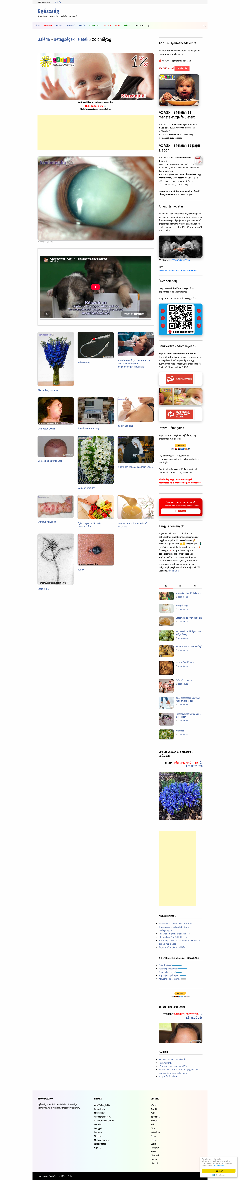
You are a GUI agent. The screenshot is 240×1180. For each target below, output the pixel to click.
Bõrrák (81, 569)
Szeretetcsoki (100, 1143)
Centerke (98, 1132)
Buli (152, 1124)
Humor (154, 1159)
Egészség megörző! (168, 968)
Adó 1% (154, 1109)
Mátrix (127, 25)
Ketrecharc (155, 1132)
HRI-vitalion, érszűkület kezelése (174, 933)
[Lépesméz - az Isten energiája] (166, 618)
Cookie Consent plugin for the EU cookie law (218, 1175)
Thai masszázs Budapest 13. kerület (176, 923)
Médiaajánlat (66, 1176)
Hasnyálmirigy (182, 605)
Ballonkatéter (84, 362)
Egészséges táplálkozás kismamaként (89, 525)
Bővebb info (219, 1165)
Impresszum (43, 1176)
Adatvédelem (54, 1176)
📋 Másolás (182, 68)
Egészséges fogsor (184, 680)
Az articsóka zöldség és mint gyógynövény (178, 1069)
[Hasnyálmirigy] (166, 605)
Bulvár (153, 1151)
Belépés (58, 2)
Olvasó (59, 25)
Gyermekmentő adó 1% (104, 1120)
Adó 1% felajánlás (102, 1105)
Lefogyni (98, 1128)
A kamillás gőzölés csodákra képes (135, 466)
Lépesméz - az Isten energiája (189, 617)
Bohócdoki (94, 25)
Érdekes (48, 25)
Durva (153, 1143)
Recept (107, 25)
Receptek (155, 1147)
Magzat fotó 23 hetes (185, 662)
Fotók (82, 25)
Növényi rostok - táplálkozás (188, 593)
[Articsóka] (166, 731)
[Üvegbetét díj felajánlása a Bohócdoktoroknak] (180, 319)
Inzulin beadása (125, 425)
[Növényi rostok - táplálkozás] (166, 593)
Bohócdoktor (99, 1109)
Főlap (37, 25)
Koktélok (154, 1120)
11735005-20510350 (179, 260)
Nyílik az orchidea (86, 487)
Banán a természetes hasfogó (189, 646)
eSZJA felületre (177, 127)
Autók (153, 1113)
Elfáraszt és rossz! (167, 972)
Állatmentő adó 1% (102, 1116)
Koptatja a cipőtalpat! (169, 975)
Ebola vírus (43, 588)
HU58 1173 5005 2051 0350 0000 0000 (178, 270)
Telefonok (155, 1116)
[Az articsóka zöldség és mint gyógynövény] (166, 631)
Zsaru (153, 1136)
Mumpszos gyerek (46, 428)
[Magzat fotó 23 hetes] (166, 662)
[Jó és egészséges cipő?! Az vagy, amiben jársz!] (166, 698)
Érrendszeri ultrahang (88, 428)
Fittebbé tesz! (165, 965)
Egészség (48, 11)
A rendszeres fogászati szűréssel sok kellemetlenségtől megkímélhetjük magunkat (134, 363)
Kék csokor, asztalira (48, 390)
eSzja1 (154, 1105)
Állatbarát (155, 1155)
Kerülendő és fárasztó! (169, 978)
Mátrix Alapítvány (102, 1140)
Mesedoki (139, 25)
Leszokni (98, 1124)
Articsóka (180, 730)
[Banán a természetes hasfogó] (166, 646)
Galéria (44, 39)
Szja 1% (97, 1147)
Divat (117, 25)
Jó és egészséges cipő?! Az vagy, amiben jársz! (188, 699)
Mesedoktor (99, 1113)
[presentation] (166, 585)
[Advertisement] (96, 132)
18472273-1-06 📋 (96, 106)
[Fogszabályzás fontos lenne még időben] (166, 714)
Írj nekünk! (174, 570)
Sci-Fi (153, 1140)
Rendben (219, 1170)
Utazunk (154, 1163)
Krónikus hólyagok (47, 521)
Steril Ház (98, 1136)
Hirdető (71, 25)
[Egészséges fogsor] (166, 680)
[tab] (166, 585)
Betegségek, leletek (71, 39)
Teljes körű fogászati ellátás (172, 947)
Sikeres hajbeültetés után (50, 460)
